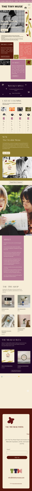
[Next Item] (28, 391)
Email (8, 449)
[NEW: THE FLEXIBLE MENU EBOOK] (16, 1)
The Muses (4, 118)
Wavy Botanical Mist (21, 309)
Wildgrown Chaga (5, 309)
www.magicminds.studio (17, 483)
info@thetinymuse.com (16, 477)
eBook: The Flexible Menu (7, 365)
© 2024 (11, 483)
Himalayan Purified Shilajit (23, 365)
